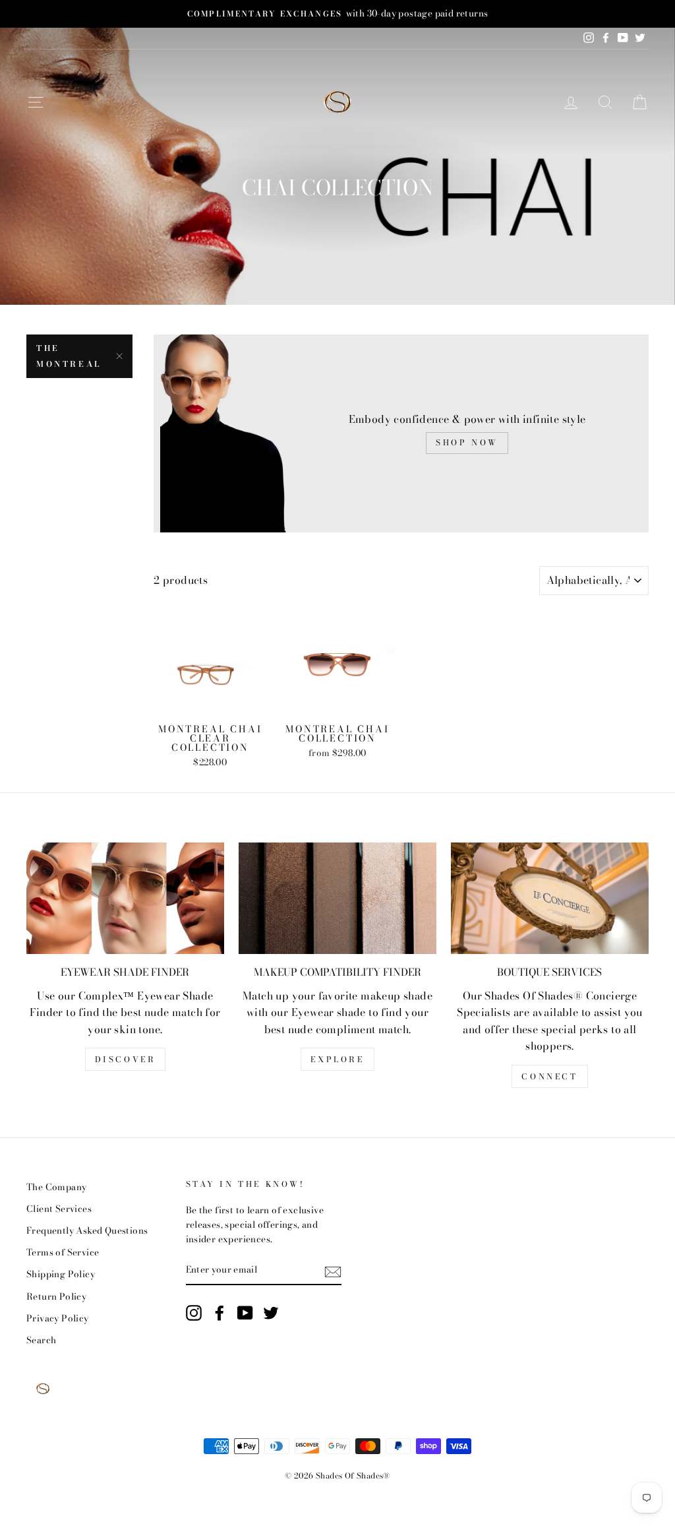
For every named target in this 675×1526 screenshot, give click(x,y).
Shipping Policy (60, 1274)
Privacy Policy (57, 1318)
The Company (56, 1186)
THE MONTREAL (69, 356)
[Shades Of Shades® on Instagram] (194, 1313)
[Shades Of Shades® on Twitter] (271, 1313)
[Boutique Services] (550, 898)
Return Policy (56, 1296)
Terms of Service (62, 1252)
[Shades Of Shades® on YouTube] (245, 1313)
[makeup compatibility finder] (337, 898)
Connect (549, 1076)
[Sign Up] (332, 1270)
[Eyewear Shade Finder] (125, 898)
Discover (125, 1059)
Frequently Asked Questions (87, 1230)
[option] (337, 14)
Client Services (59, 1208)
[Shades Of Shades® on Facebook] (219, 1313)
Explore (337, 1059)
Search (41, 1340)
